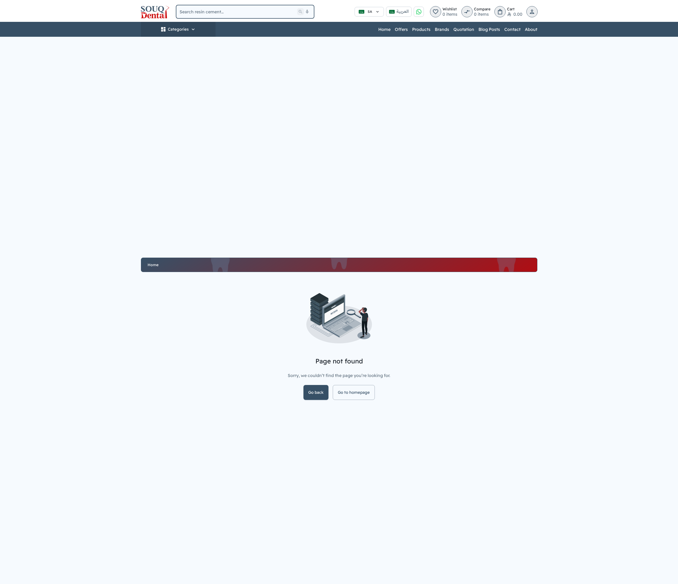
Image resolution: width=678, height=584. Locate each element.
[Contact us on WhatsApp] (419, 12)
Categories (178, 29)
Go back (316, 392)
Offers (401, 29)
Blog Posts (489, 29)
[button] (435, 11)
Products (421, 29)
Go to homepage (354, 392)
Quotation (463, 29)
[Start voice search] (307, 11)
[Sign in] (532, 11)
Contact (512, 29)
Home (384, 29)
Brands (442, 29)
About (531, 29)
